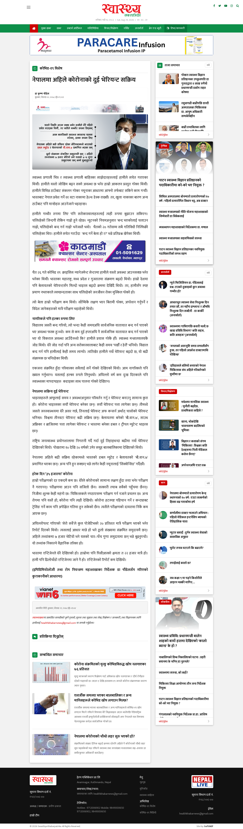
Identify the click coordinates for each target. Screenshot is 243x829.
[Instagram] (232, 6)
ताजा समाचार (172, 65)
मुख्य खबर (46, 28)
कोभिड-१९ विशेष (147, 806)
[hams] (90, 111)
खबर (59, 28)
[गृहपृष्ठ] (34, 28)
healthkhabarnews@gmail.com (58, 623)
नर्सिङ (126, 28)
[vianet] (90, 598)
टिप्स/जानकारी (177, 28)
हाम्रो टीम (34, 815)
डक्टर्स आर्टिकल (74, 28)
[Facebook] (214, 6)
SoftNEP (208, 826)
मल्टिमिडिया (93, 28)
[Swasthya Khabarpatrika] (121, 10)
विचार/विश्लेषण (111, 28)
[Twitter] (220, 6)
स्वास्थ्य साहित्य (147, 795)
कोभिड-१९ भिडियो (148, 813)
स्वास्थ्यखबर (38, 617)
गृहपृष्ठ (142, 782)
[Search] (238, 6)
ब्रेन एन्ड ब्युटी (155, 28)
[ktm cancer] (90, 266)
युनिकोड (143, 789)
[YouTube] (226, 6)
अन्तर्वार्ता (139, 28)
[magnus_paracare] (121, 54)
